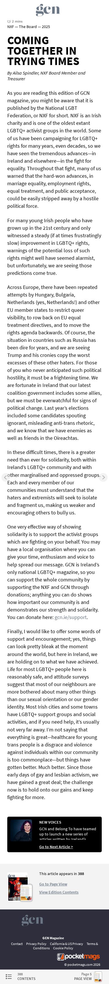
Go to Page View (53, 884)
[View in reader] (17, 900)
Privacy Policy (36, 944)
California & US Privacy (66, 944)
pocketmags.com (80, 964)
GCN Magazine (53, 938)
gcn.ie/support (71, 617)
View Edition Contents (58, 892)
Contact (17, 944)
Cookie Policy (63, 948)
